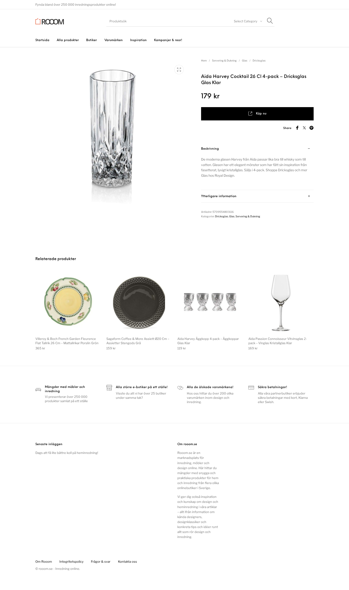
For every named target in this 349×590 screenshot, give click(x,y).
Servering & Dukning (224, 60)
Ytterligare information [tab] (218, 196)
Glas (244, 60)
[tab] (257, 166)
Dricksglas (259, 60)
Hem (204, 60)
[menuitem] (42, 40)
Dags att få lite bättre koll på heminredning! (66, 453)
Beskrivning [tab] (210, 148)
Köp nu (261, 113)
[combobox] (247, 21)
